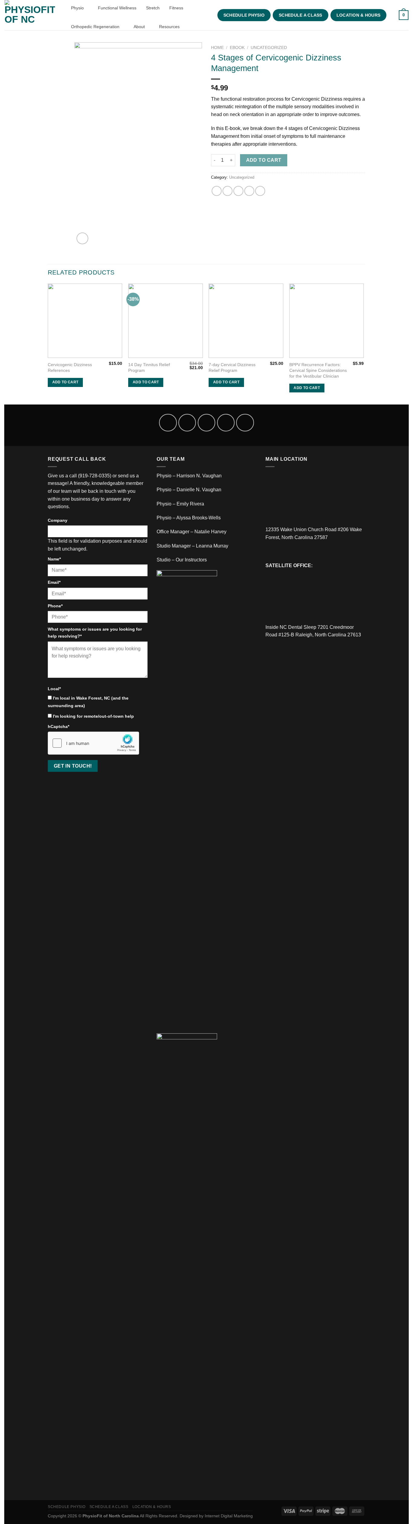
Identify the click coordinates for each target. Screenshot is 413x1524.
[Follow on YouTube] (245, 422)
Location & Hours (359, 15)
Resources (170, 26)
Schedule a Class (300, 15)
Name (54, 559)
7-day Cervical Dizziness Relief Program (232, 367)
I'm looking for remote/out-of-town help (93, 716)
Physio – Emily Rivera (180, 503)
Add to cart (263, 160)
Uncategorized (269, 47)
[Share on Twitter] (228, 191)
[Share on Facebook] (217, 191)
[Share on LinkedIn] (260, 191)
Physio (78, 7)
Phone (55, 605)
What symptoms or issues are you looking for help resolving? (95, 633)
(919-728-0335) (94, 475)
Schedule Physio (244, 15)
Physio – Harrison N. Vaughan (189, 475)
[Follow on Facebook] (168, 422)
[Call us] (226, 422)
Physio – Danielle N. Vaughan (189, 489)
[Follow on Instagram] (187, 422)
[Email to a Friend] (238, 191)
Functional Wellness (117, 7)
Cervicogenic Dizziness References (70, 367)
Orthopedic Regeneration (96, 26)
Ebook (237, 47)
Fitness (176, 7)
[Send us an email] (206, 422)
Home (217, 47)
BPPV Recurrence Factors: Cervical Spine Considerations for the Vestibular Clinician (318, 370)
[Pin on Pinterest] (249, 191)
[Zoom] (82, 238)
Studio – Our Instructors (182, 559)
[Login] (392, 15)
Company (57, 520)
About (140, 26)
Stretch (153, 7)
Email (54, 582)
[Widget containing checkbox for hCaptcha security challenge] (93, 743)
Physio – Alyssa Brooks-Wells (189, 517)
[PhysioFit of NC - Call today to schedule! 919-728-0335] (31, 15)
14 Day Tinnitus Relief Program (149, 367)
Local (54, 688)
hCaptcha (58, 726)
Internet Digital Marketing (229, 1515)
